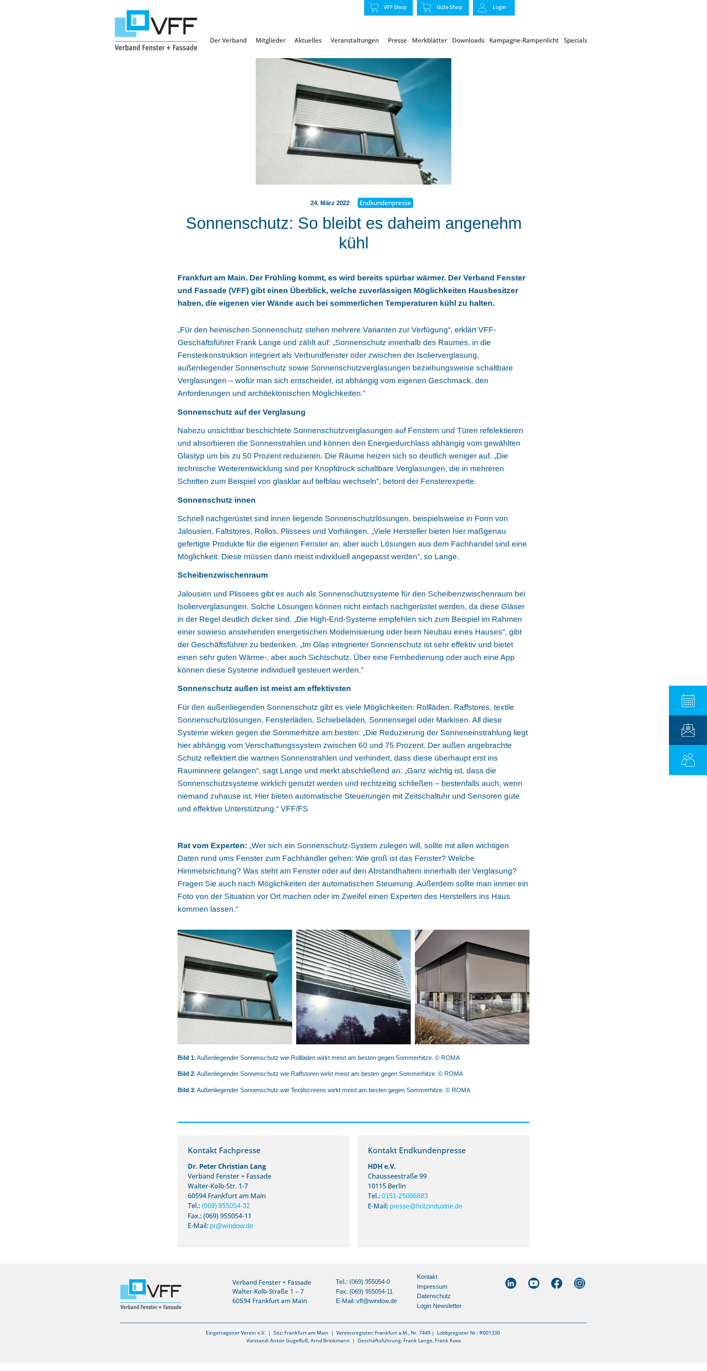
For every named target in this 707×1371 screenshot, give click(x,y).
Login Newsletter (439, 1305)
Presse (397, 40)
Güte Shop (449, 7)
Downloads (468, 40)
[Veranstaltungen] (688, 701)
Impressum (432, 1286)
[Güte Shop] (426, 7)
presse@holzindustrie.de (426, 1206)
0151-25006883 (405, 1196)
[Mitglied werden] (688, 760)
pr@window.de (231, 1225)
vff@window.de (376, 1300)
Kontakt (427, 1276)
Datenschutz (434, 1295)
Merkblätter (429, 40)
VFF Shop (395, 7)
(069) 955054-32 (226, 1205)
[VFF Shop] (373, 7)
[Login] (482, 8)
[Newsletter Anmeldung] (688, 730)
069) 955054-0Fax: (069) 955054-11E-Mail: (364, 1291)
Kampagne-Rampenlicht (524, 40)
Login (499, 7)
